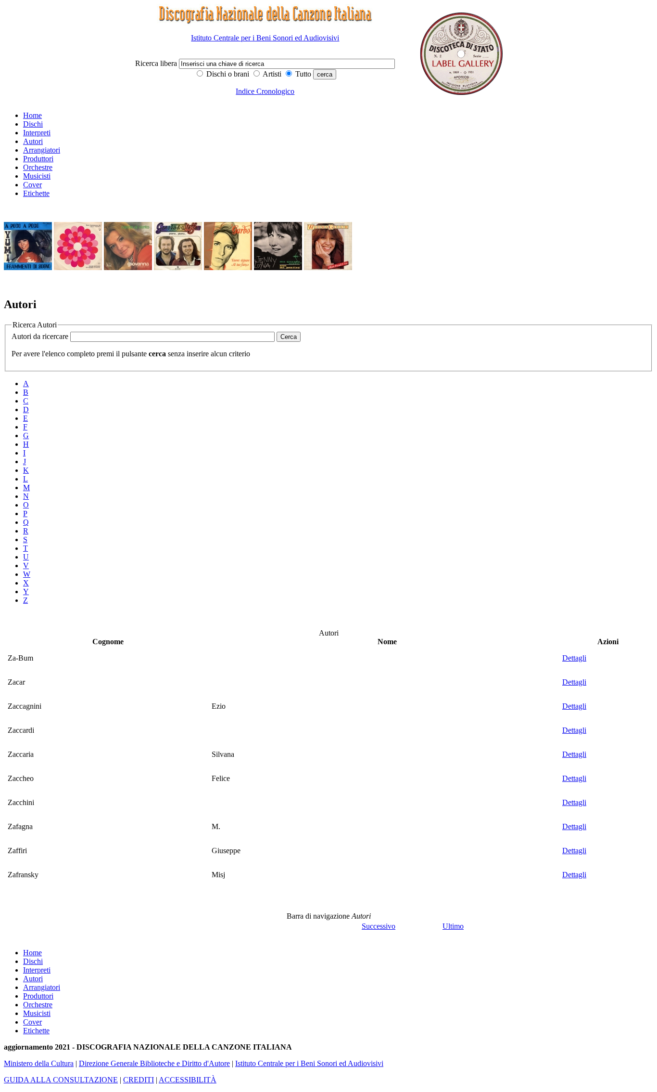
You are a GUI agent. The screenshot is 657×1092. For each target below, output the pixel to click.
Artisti (271, 74)
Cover (32, 185)
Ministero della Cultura (39, 1063)
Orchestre (37, 167)
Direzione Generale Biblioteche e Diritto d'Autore (154, 1063)
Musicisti (37, 176)
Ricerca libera (157, 63)
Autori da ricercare (40, 336)
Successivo (378, 926)
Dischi (33, 124)
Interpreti (37, 133)
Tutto (302, 74)
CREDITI (138, 1080)
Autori (33, 141)
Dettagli (574, 658)
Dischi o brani (226, 74)
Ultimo (453, 926)
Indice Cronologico (265, 91)
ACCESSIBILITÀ (187, 1080)
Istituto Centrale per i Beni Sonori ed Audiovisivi (265, 38)
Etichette (36, 193)
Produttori (38, 159)
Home (32, 115)
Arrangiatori (41, 150)
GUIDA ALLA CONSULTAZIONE (61, 1080)
